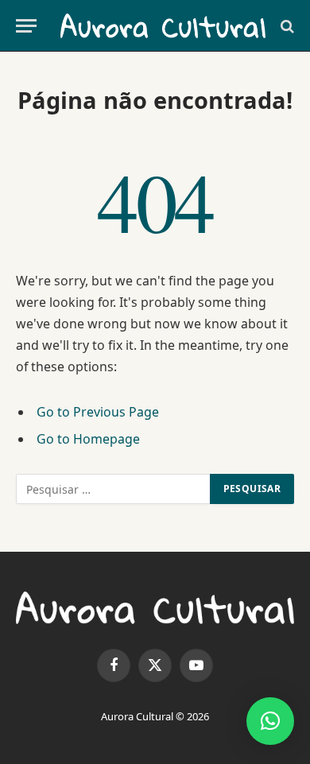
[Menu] (26, 26)
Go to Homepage (88, 439)
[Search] (285, 26)
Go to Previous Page (98, 412)
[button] (270, 721)
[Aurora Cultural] (162, 26)
